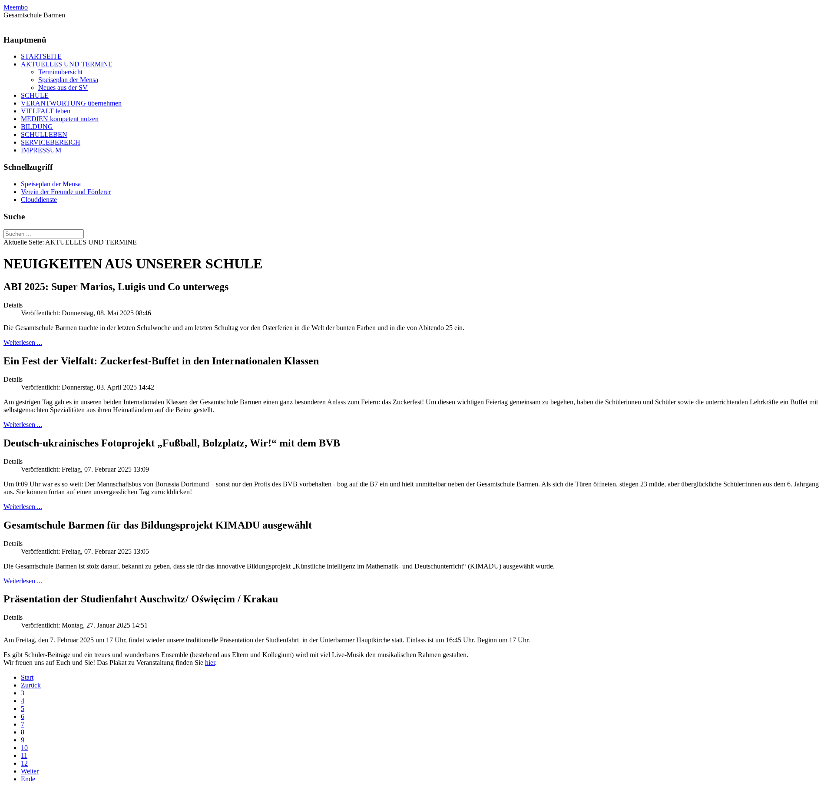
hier (210, 662)
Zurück (31, 685)
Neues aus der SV (63, 87)
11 (24, 755)
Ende (28, 779)
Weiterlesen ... (22, 342)
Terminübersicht (60, 72)
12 (24, 763)
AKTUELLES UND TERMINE (67, 64)
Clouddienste (39, 199)
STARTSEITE (41, 56)
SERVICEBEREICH (50, 142)
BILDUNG (37, 126)
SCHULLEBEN (44, 134)
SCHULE (35, 95)
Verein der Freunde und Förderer (66, 191)
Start (27, 677)
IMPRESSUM (41, 150)
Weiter (30, 771)
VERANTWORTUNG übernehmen (71, 103)
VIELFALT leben (45, 111)
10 (24, 747)
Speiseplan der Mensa (68, 79)
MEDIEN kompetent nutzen (60, 118)
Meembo (15, 7)
